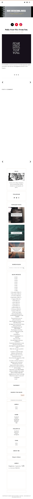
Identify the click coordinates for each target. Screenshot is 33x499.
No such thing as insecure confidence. (17, 341)
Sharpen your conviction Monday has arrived (16, 363)
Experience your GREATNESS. (16, 369)
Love (9, 468)
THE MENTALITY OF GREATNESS (16, 327)
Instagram (16, 419)
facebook (16, 417)
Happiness (12, 466)
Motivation (13, 468)
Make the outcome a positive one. (17, 349)
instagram (16, 434)
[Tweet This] (16, 75)
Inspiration (18, 466)
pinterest (16, 420)
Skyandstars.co (16, 497)
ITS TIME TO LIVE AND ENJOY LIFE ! (16, 346)
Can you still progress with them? (16, 332)
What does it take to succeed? (17, 375)
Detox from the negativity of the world (16, 358)
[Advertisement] (16, 141)
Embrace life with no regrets (16, 365)
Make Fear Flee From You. (17, 355)
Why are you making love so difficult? (16, 336)
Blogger (19, 400)
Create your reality (16, 312)
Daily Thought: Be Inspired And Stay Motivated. (16, 322)
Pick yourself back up (17, 314)
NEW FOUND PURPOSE (17, 372)
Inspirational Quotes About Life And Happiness (16, 249)
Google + (16, 421)
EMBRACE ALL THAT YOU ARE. (16, 374)
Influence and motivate (16, 353)
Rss (16, 423)
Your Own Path (16, 338)
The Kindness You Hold (16, 330)
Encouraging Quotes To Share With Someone (16, 215)
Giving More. (17, 334)
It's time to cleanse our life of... (16, 360)
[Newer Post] (2, 82)
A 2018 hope (16, 377)
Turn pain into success (16, 318)
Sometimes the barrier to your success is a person (16, 343)
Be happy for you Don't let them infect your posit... (16, 325)
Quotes (17, 468)
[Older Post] (30, 82)
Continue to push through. (17, 351)
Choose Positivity (16, 320)
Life (16, 407)
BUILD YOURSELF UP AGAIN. (16, 371)
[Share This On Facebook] (14, 75)
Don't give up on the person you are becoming (16, 367)
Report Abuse (16, 457)
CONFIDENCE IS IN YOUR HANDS (16, 316)
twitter (16, 418)
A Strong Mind (16, 232)
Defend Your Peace (16, 356)
